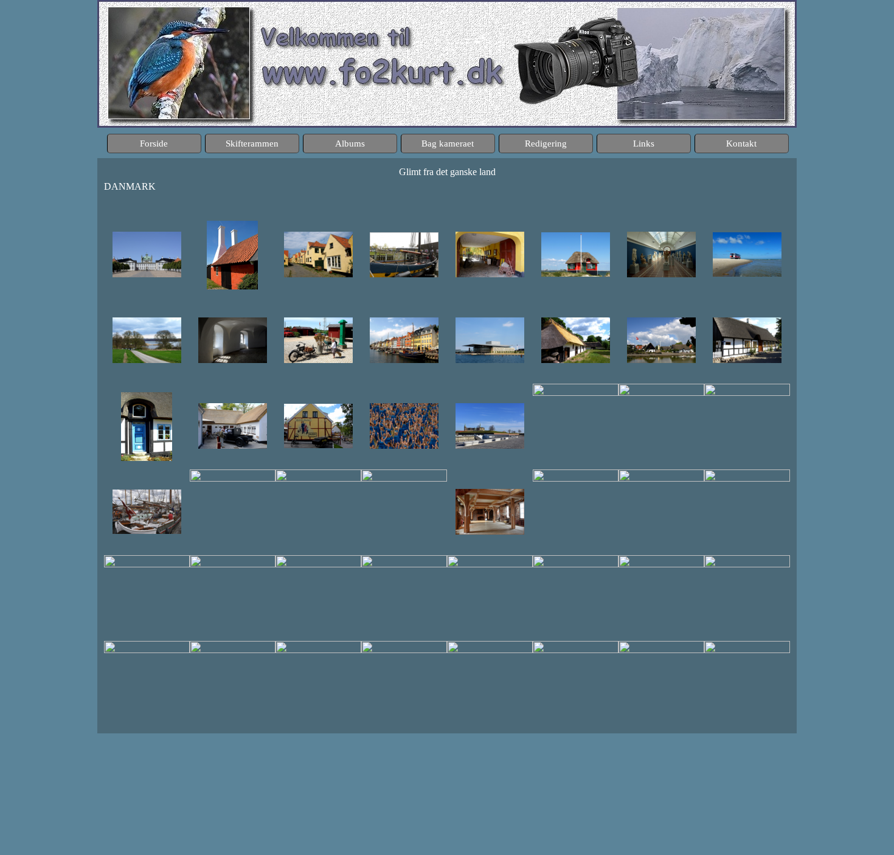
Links (643, 143)
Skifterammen (252, 143)
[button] (147, 255)
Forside (154, 143)
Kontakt (741, 143)
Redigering (546, 143)
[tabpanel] (447, 185)
